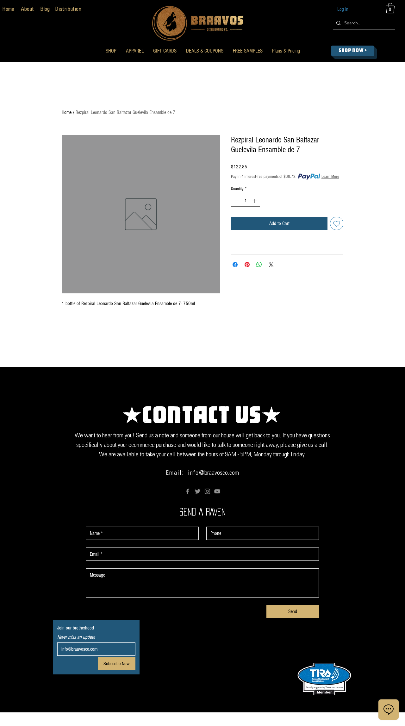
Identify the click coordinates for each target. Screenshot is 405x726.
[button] (111, 51)
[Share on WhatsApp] (259, 264)
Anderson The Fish (269, 722)
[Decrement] (236, 200)
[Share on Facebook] (235, 264)
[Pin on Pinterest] (247, 264)
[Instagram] (207, 491)
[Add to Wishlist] (336, 223)
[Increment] (255, 200)
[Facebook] (187, 491)
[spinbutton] (245, 200)
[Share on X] (271, 264)
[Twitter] (197, 491)
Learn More (330, 176)
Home (67, 112)
